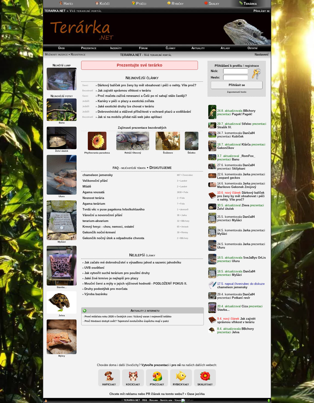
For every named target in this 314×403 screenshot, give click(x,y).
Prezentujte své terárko (139, 65)
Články (170, 48)
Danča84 (249, 133)
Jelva (235, 332)
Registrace (78, 54)
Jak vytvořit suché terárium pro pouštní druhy (117, 273)
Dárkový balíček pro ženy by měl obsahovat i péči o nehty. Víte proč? (241, 196)
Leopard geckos (228, 177)
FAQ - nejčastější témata (129, 168)
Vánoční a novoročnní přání (102, 215)
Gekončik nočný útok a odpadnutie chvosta (113, 238)
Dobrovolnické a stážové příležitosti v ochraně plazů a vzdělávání (144, 111)
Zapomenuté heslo (236, 92)
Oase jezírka (196, 394)
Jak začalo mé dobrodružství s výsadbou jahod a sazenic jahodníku (132, 262)
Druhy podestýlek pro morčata (105, 289)
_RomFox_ (247, 156)
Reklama (153, 400)
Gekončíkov (225, 148)
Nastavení (261, 54)
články (150, 255)
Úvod (61, 48)
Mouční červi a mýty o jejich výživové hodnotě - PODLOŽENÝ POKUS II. (135, 283)
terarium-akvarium (95, 221)
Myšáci (237, 220)
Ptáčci (140, 4)
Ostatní (252, 48)
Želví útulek (225, 208)
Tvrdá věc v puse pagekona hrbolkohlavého (114, 209)
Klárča (246, 144)
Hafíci (68, 4)
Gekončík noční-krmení (99, 232)
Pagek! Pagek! (242, 114)
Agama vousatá (93, 192)
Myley (61, 356)
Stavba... (223, 309)
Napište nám (166, 400)
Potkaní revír (241, 297)
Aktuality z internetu (145, 310)
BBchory (249, 110)
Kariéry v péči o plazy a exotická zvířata (126, 101)
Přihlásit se (262, 11)
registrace (252, 65)
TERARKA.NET (55, 11)
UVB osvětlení (94, 267)
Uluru (221, 247)
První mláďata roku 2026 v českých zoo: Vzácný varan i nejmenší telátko (128, 316)
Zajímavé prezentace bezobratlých (142, 127)
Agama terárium (94, 203)
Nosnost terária (93, 198)
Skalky (213, 4)
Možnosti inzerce (56, 54)
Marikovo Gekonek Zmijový (236, 187)
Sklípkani (238, 168)
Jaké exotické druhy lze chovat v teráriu (126, 106)
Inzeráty (116, 48)
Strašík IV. (224, 127)
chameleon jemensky (232, 287)
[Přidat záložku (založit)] (46, 401)
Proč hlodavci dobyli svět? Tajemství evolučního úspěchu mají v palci (127, 321)
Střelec (246, 124)
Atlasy (225, 48)
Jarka (246, 174)
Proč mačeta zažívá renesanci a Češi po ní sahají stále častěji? (142, 96)
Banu (235, 159)
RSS (144, 400)
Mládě (87, 186)
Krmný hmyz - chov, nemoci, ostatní (108, 226)
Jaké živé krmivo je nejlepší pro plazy (111, 278)
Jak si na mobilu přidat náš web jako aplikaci (130, 117)
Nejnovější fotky (62, 96)
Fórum (143, 48)
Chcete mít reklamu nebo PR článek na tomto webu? (146, 394)
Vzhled (177, 400)
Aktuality (198, 48)
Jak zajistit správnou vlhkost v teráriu (236, 320)
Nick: (215, 71)
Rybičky (177, 4)
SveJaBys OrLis (254, 257)
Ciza (245, 306)
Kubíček (237, 136)
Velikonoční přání (95, 180)
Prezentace (88, 48)
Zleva (245, 205)
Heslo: (216, 77)
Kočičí (104, 4)
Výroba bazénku (95, 294)
